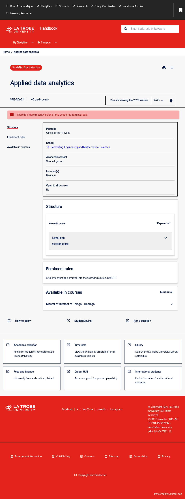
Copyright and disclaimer (92, 475)
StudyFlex (46, 6)
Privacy (166, 456)
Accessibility (141, 456)
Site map (114, 456)
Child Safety (63, 456)
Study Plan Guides (105, 6)
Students (64, 6)
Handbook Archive (133, 6)
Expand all (163, 223)
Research (82, 6)
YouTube (88, 409)
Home (6, 51)
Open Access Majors (21, 6)
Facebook (67, 409)
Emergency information (28, 456)
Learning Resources (21, 13)
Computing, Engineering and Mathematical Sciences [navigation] (80, 147)
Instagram (116, 409)
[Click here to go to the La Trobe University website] (20, 30)
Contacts (89, 456)
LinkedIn (101, 409)
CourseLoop (175, 493)
